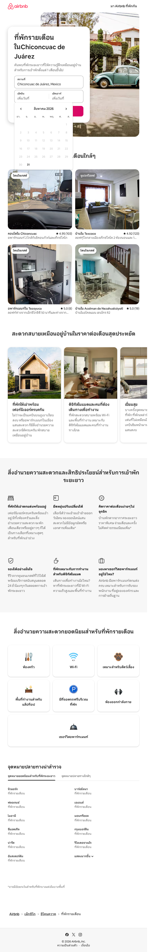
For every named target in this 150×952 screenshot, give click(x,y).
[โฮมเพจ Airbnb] (18, 6)
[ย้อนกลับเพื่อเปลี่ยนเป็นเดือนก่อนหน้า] (21, 109)
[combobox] (48, 84)
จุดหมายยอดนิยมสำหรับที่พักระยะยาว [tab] (31, 776)
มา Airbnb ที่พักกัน (124, 6)
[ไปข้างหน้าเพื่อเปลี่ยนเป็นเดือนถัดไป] (66, 109)
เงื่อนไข (85, 945)
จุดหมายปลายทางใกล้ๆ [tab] (76, 776)
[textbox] (31, 98)
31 (28, 164)
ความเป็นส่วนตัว (67, 945)
